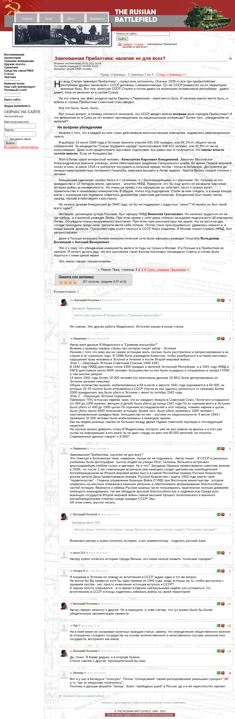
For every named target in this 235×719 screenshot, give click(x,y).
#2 (71, 651)
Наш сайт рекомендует (20, 86)
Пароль (9, 130)
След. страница (158, 269)
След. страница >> (171, 74)
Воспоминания (14, 54)
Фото (70, 18)
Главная (27, 18)
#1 (71, 673)
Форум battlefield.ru (17, 106)
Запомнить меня (20, 139)
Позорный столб (15, 90)
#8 (71, 448)
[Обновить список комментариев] (78, 291)
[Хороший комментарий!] (218, 300)
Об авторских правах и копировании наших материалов (140, 714)
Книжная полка (14, 83)
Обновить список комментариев (83, 696)
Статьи (139, 44)
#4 (71, 604)
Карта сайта (12, 99)
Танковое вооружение (19, 61)
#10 (72, 300)
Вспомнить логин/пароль (21, 147)
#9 (71, 338)
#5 (71, 571)
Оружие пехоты (14, 64)
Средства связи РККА (19, 70)
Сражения (11, 67)
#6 (71, 553)
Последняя (178, 269)
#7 (71, 514)
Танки (48, 18)
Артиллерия (12, 57)
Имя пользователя (16, 122)
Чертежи (10, 77)
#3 (71, 625)
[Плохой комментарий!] (222, 300)
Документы (97, 18)
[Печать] (230, 59)
